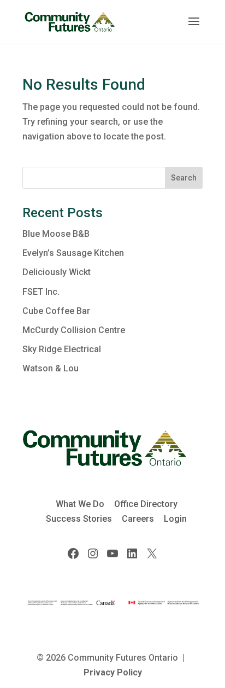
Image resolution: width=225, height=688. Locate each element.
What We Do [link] (80, 504)
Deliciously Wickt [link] (56, 272)
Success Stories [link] (79, 519)
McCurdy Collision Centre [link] (73, 330)
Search (184, 177)
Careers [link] (138, 519)
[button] (194, 28)
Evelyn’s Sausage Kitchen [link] (73, 253)
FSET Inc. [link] (41, 292)
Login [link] (175, 519)
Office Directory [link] (145, 504)
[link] (70, 21)
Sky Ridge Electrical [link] (61, 349)
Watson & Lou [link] (50, 368)
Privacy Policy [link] (113, 672)
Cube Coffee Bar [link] (56, 311)
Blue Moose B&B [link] (56, 234)
